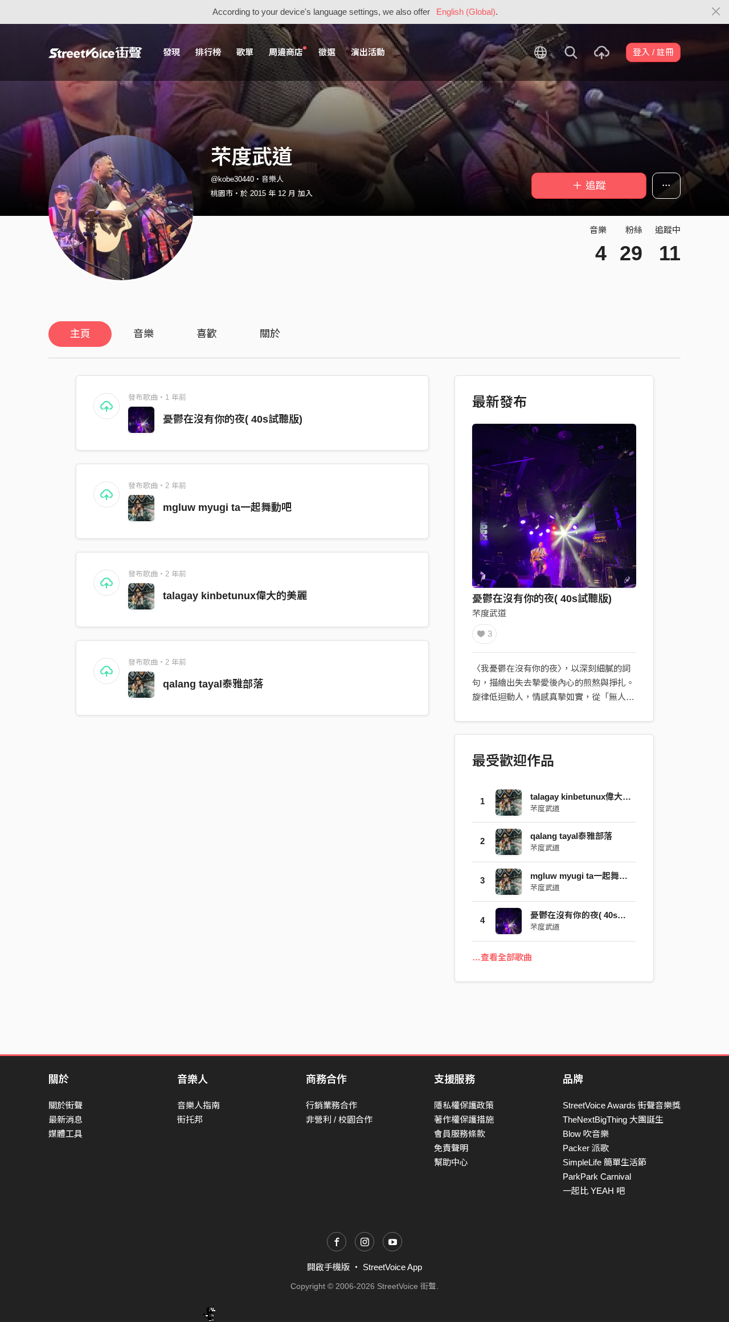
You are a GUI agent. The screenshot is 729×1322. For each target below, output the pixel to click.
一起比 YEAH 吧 (594, 1191)
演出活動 (368, 52)
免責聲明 (451, 1148)
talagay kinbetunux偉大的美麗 (235, 595)
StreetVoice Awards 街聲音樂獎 (622, 1105)
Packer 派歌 (586, 1148)
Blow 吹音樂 (586, 1134)
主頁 (80, 333)
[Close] (716, 12)
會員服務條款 (459, 1134)
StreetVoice (95, 52)
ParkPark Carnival (597, 1176)
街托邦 (190, 1119)
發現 (171, 52)
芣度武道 (489, 613)
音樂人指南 (198, 1105)
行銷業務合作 (331, 1105)
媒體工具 (65, 1134)
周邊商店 (286, 52)
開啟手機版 (328, 1267)
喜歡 (206, 333)
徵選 (326, 52)
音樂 (143, 333)
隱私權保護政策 (464, 1105)
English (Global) (465, 12)
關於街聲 (65, 1105)
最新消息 (65, 1119)
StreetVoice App (392, 1267)
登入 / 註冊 (653, 52)
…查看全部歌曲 (502, 957)
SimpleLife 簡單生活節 (604, 1162)
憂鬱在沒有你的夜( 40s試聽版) (232, 419)
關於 (270, 333)
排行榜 (208, 52)
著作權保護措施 (464, 1119)
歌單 (244, 52)
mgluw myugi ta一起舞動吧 (227, 507)
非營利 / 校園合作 (339, 1119)
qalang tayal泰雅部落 (213, 684)
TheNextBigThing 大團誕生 (613, 1119)
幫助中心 (451, 1162)
